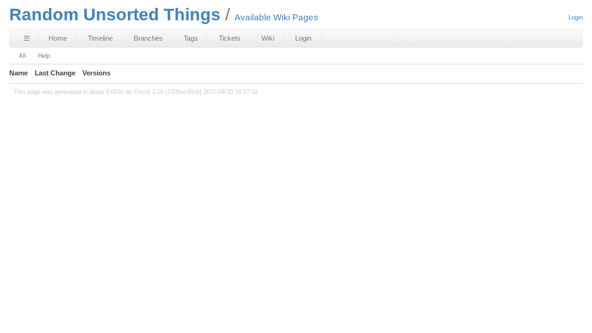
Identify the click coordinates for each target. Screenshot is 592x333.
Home (58, 38)
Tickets (229, 38)
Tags (191, 38)
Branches (148, 38)
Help (44, 55)
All (22, 55)
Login (575, 17)
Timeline (100, 38)
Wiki (267, 38)
